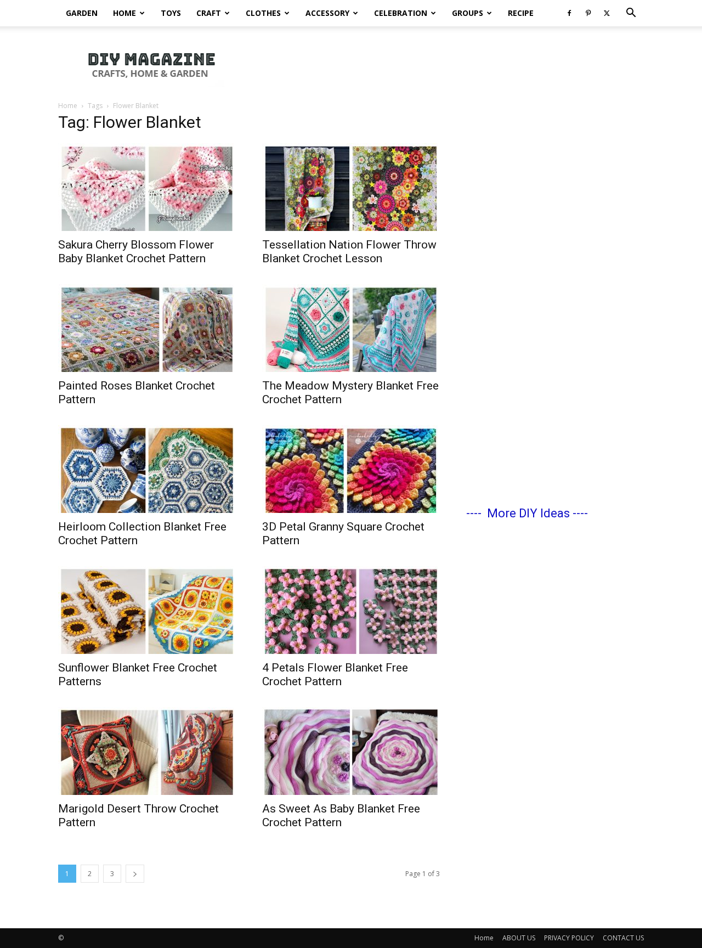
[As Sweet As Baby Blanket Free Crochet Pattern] (351, 751)
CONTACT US (623, 938)
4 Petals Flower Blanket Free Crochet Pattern (335, 674)
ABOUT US (518, 938)
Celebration (400, 13)
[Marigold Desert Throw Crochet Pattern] (147, 751)
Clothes (263, 13)
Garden (82, 13)
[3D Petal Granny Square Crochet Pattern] (351, 469)
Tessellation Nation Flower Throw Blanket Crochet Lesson (349, 251)
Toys (171, 13)
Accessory (327, 13)
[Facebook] (569, 13)
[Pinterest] (588, 13)
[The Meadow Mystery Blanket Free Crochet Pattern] (351, 328)
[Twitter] (606, 13)
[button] (631, 14)
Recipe (521, 13)
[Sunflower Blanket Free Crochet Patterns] (147, 610)
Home (124, 13)
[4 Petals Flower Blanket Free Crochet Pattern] (351, 610)
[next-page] (135, 874)
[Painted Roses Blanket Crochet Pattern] (147, 328)
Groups (467, 13)
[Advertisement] (444, 64)
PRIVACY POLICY (569, 938)
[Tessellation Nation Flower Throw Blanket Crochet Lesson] (351, 187)
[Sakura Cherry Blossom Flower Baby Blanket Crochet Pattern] (147, 187)
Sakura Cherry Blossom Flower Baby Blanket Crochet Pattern (136, 251)
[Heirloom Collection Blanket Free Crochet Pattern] (147, 469)
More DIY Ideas (528, 513)
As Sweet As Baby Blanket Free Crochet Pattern (341, 815)
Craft (208, 13)
